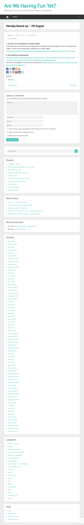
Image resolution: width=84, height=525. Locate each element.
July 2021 (11, 273)
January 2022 (12, 256)
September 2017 (13, 348)
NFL (9, 481)
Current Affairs (12, 38)
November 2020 (13, 296)
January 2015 (12, 423)
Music (10, 478)
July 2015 (11, 405)
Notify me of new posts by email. (18, 135)
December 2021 (13, 258)
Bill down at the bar (14, 449)
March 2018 (12, 330)
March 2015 (12, 417)
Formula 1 (11, 469)
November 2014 (13, 428)
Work (9, 498)
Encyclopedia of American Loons (18, 178)
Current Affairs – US (14, 467)
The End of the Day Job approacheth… (20, 205)
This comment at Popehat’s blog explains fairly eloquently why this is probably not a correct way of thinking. (41, 51)
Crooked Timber (13, 190)
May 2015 (11, 411)
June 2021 (11, 276)
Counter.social (12, 175)
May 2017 (11, 359)
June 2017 (11, 356)
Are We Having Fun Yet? (30, 5)
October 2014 (12, 431)
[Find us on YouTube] (19, 69)
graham (10, 35)
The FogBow (12, 184)
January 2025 (12, 244)
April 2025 (11, 241)
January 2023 (12, 250)
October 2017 (12, 345)
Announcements (13, 444)
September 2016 (13, 382)
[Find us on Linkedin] (13, 69)
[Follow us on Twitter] (10, 69)
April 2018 (11, 328)
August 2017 (12, 351)
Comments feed (13, 516)
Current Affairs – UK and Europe (18, 464)
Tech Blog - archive (14, 164)
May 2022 (11, 253)
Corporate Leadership (15, 455)
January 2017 (12, 371)
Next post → (74, 85)
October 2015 (12, 397)
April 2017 (11, 362)
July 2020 (11, 302)
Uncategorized (12, 495)
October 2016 (12, 379)
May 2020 (11, 307)
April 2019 (11, 316)
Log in (10, 511)
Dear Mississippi (20, 229)
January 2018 (12, 336)
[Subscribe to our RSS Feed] (16, 69)
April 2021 (11, 281)
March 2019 (12, 319)
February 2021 (13, 287)
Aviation (10, 446)
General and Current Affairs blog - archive (21, 167)
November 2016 (13, 376)
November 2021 (13, 261)
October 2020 (12, 299)
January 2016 (12, 388)
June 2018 (11, 322)
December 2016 (13, 374)
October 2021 (12, 264)
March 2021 (12, 284)
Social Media (12, 487)
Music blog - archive (14, 170)
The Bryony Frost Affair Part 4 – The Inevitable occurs (25, 211)
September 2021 (13, 267)
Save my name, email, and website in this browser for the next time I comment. (32, 129)
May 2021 (11, 279)
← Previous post (11, 85)
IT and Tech (12, 475)
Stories (10, 492)
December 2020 (13, 293)
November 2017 (13, 342)
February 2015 (13, 420)
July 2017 (11, 353)
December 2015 (13, 391)
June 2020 (11, 305)
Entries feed (12, 513)
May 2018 (11, 325)
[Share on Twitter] (10, 72)
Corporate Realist (13, 458)
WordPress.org (13, 519)
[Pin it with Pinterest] (16, 72)
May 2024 (11, 247)
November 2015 (13, 394)
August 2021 (12, 270)
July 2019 (11, 310)
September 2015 (13, 400)
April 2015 (11, 414)
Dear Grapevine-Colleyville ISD (26, 226)
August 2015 (12, 402)
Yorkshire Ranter (13, 187)
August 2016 (12, 385)
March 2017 (12, 365)
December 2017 (13, 339)
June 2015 (11, 408)
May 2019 (11, 313)
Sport (9, 490)
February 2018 (13, 333)
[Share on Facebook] (7, 72)
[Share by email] (22, 72)
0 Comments (32, 35)
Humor (10, 472)
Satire (10, 484)
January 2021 (12, 290)
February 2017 (13, 368)
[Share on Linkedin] (19, 72)
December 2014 (13, 425)
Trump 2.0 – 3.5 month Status (17, 202)
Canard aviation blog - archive (17, 173)
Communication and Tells (16, 452)
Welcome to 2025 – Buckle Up (17, 208)
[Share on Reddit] (13, 72)
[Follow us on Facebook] (7, 69)
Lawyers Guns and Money (16, 181)
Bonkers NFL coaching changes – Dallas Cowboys (24, 214)
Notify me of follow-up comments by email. (21, 132)
